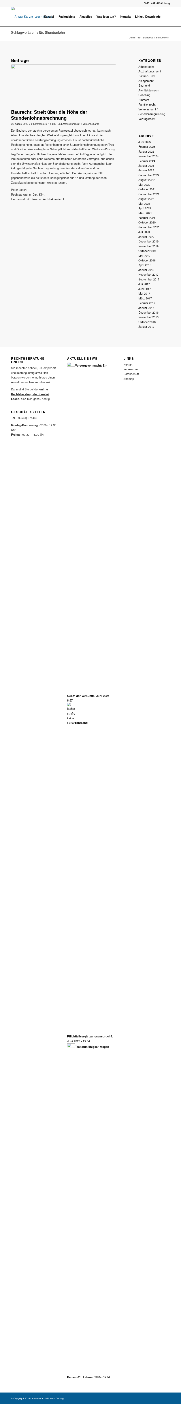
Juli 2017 (144, 284)
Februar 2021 (146, 218)
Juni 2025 (144, 142)
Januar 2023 (146, 170)
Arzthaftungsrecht (149, 71)
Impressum (130, 369)
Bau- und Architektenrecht (65, 123)
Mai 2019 (144, 256)
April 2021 (144, 208)
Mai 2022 (144, 184)
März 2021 (145, 213)
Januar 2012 (146, 326)
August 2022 (146, 180)
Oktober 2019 (147, 251)
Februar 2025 (146, 146)
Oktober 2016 (147, 322)
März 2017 (145, 298)
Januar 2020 (146, 237)
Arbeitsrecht (146, 66)
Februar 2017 (146, 303)
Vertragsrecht (146, 119)
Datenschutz (131, 374)
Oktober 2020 (147, 222)
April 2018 (144, 265)
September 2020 (148, 227)
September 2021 (148, 194)
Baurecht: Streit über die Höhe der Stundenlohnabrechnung (49, 114)
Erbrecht (143, 100)
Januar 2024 (146, 165)
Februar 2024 (146, 161)
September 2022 (148, 175)
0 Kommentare (39, 123)
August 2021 (146, 199)
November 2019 (148, 246)
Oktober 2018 (147, 260)
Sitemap (128, 379)
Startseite (148, 37)
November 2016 (148, 317)
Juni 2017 (144, 289)
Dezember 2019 (148, 241)
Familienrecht (147, 104)
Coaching (144, 95)
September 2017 (148, 279)
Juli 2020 (144, 232)
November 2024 (148, 156)
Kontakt (128, 364)
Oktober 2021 (147, 189)
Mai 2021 (144, 203)
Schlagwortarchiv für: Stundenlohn (38, 32)
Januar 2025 (146, 151)
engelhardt (93, 123)
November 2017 (148, 274)
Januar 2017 (146, 308)
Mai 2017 (144, 293)
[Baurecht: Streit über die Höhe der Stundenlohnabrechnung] (63, 85)
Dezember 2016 (148, 312)
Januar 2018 (146, 270)
